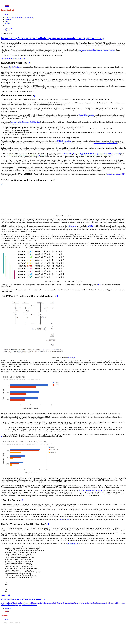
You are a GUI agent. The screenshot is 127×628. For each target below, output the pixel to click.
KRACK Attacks (13, 67)
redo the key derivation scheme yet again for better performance (27, 155)
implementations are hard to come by (90, 490)
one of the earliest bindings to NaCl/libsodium (25, 122)
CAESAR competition (64, 141)
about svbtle (8, 28)
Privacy (11, 623)
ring (2, 436)
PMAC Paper (71, 357)
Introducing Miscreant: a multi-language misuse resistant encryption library (52, 38)
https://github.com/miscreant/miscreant (13, 58)
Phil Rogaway (72, 226)
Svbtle (7, 6)
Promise (17, 623)
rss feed (7, 23)
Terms (5, 623)
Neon (61, 519)
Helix (68, 519)
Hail (99, 285)
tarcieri (7, 21)
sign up (7, 30)
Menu (6, 14)
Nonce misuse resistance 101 (115, 174)
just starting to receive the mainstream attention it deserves (97, 50)
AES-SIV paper (73, 543)
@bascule (8, 19)
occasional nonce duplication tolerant (105, 143)
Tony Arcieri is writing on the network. (19, 17)
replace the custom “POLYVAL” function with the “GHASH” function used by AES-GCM (92, 153)
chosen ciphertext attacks (86, 115)
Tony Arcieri (7, 10)
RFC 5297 (91, 226)
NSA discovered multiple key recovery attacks (95, 155)
